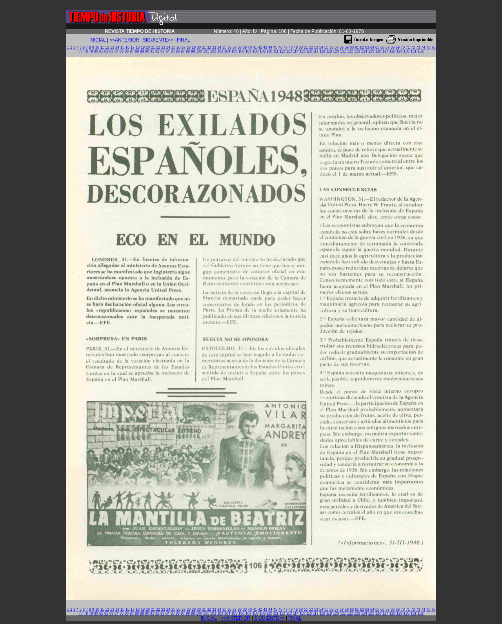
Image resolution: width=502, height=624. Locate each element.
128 (392, 51)
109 (263, 51)
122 (350, 51)
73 (418, 47)
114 (295, 51)
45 (275, 47)
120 (336, 51)
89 (142, 51)
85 (122, 51)
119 (329, 51)
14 (117, 47)
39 (245, 47)
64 (372, 47)
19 (143, 47)
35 (224, 47)
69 (398, 47)
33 (214, 47)
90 (147, 51)
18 (138, 47)
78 (86, 51)
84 (116, 51)
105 (234, 51)
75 (428, 47)
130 (406, 51)
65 (377, 47)
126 (378, 51)
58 (342, 47)
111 (275, 51)
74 (423, 47)
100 (199, 51)
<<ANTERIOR (124, 40)
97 (183, 51)
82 (106, 51)
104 (227, 51)
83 (111, 51)
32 (209, 47)
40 (250, 47)
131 (414, 51)
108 (255, 51)
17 (133, 47)
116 (309, 51)
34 (219, 47)
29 (194, 47)
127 (385, 51)
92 (157, 51)
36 (229, 47)
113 (289, 51)
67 (387, 47)
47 (285, 47)
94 (167, 51)
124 (364, 51)
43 (265, 47)
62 (362, 47)
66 (382, 47)
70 (403, 47)
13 (112, 47)
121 (343, 51)
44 (270, 47)
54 (321, 47)
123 (357, 51)
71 (408, 47)
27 (184, 47)
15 (122, 47)
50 (301, 47)
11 (102, 47)
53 (316, 47)
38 (240, 47)
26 (178, 47)
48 (291, 47)
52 (311, 47)
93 (162, 51)
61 (357, 47)
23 (163, 47)
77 (81, 51)
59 (347, 47)
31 (204, 47)
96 (178, 51)
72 (413, 47)
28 (189, 47)
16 (127, 47)
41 (255, 47)
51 (306, 47)
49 (296, 47)
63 (367, 47)
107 (248, 51)
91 (152, 51)
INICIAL (97, 40)
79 (91, 51)
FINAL (183, 40)
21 (153, 47)
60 (352, 47)
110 (269, 51)
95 (173, 51)
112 (282, 51)
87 (132, 51)
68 (393, 47)
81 (101, 51)
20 (148, 47)
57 (336, 47)
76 (433, 47)
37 (234, 47)
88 (137, 51)
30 (199, 47)
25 (173, 47)
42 (260, 47)
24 (168, 47)
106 (241, 51)
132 (421, 51)
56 (331, 47)
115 (302, 51)
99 (193, 51)
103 (220, 51)
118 (322, 51)
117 (315, 51)
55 (326, 47)
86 (127, 51)
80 (96, 51)
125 (371, 51)
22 (158, 47)
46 (280, 47)
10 (97, 47)
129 (399, 51)
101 (206, 51)
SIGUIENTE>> (158, 40)
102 (213, 51)
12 (107, 47)
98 (188, 51)
